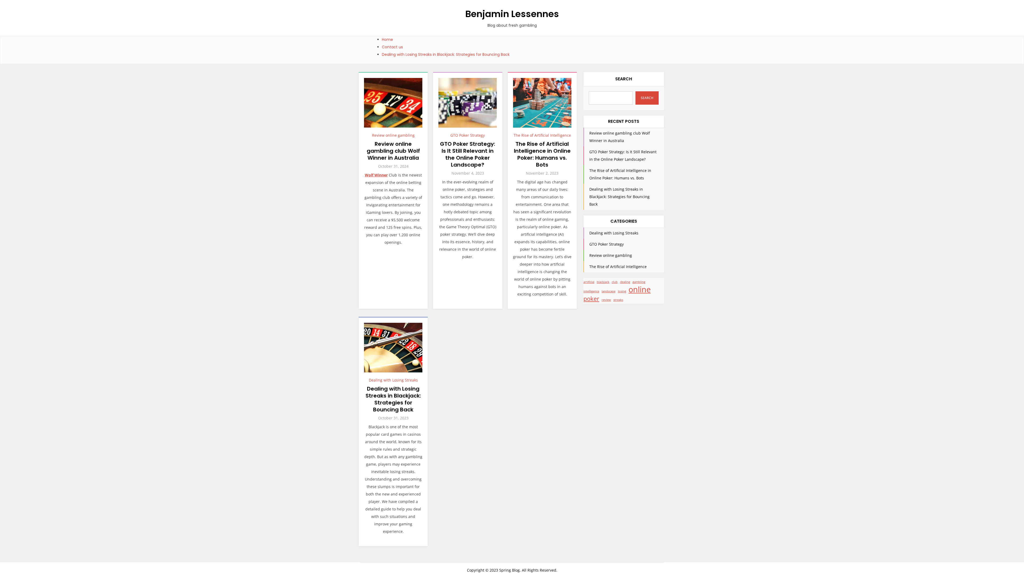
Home (387, 39)
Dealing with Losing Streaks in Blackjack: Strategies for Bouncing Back (446, 54)
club (615, 282)
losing (622, 291)
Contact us (392, 47)
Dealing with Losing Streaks (393, 380)
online (640, 289)
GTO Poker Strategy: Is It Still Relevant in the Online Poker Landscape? (467, 154)
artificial (588, 282)
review (606, 300)
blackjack (603, 282)
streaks (618, 300)
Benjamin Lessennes (512, 13)
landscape (608, 291)
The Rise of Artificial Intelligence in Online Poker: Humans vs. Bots (542, 154)
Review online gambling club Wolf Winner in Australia (393, 151)
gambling (639, 282)
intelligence (591, 291)
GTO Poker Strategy (467, 135)
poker (591, 298)
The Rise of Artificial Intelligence (542, 135)
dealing (625, 282)
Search (623, 79)
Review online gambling (393, 135)
